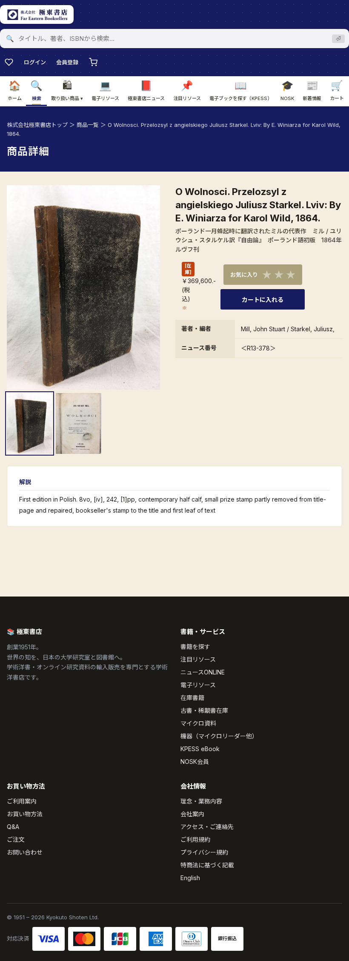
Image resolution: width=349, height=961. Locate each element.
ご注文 (16, 839)
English (190, 877)
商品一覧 (88, 124)
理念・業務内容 (201, 801)
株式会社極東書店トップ (37, 124)
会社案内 (192, 814)
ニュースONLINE (202, 672)
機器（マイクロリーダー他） (219, 736)
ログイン (35, 62)
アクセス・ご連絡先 (207, 826)
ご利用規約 (195, 839)
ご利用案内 (22, 801)
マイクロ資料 (198, 723)
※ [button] (184, 308)
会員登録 (67, 62)
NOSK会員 (194, 761)
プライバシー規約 (204, 852)
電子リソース (198, 684)
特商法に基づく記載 (207, 865)
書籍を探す (195, 646)
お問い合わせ (25, 852)
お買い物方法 (25, 814)
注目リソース (198, 659)
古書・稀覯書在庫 (204, 710)
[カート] (93, 62)
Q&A (13, 826)
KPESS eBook (200, 748)
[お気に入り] (9, 62)
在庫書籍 (192, 697)
